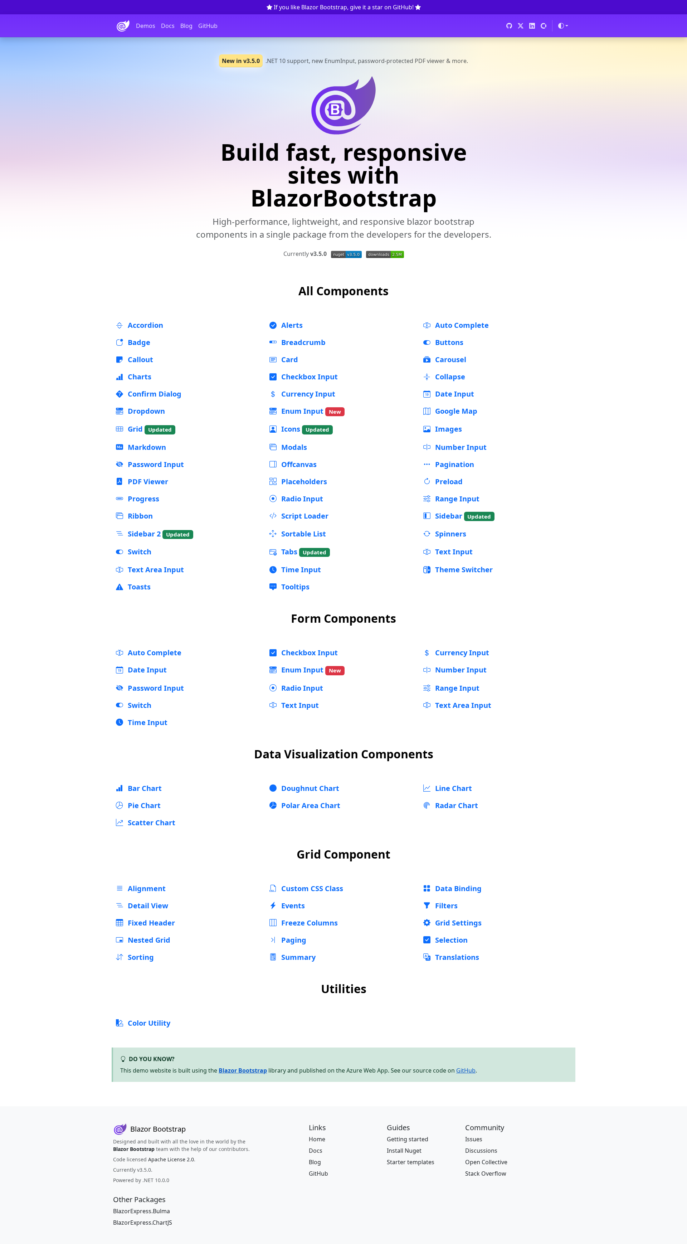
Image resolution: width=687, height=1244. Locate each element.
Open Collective (486, 1162)
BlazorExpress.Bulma (141, 1211)
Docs (168, 26)
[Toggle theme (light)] (563, 26)
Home (317, 1139)
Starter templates (410, 1162)
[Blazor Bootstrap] (123, 26)
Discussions (481, 1151)
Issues (473, 1139)
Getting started (407, 1139)
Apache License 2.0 (171, 1159)
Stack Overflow (485, 1173)
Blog (186, 26)
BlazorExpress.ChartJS (142, 1222)
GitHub (208, 26)
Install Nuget (404, 1151)
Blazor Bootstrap (243, 1070)
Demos (145, 26)
